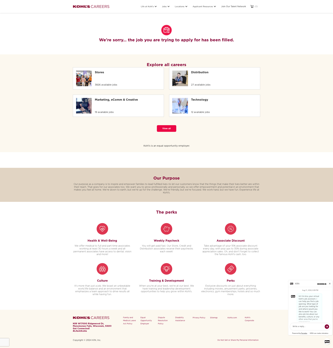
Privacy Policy (199, 318)
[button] (166, 128)
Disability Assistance (180, 319)
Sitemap (213, 318)
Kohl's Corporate (249, 319)
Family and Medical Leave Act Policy (129, 320)
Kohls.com (232, 318)
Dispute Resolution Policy (163, 320)
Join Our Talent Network (233, 6)
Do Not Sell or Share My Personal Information (238, 340)
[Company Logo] (91, 6)
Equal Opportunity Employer (146, 320)
